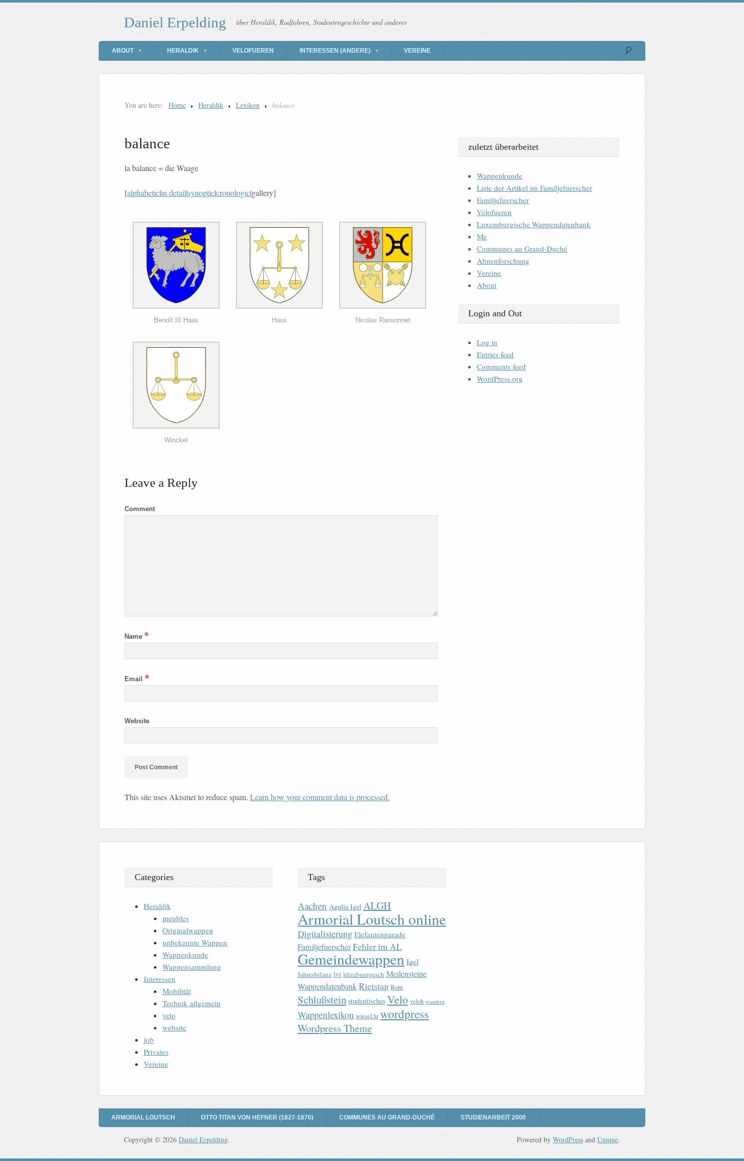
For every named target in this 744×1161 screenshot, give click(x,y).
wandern (435, 1001)
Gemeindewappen (351, 959)
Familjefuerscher (503, 200)
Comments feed (501, 366)
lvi (337, 974)
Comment (140, 509)
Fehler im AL (377, 946)
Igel (412, 961)
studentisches (366, 1001)
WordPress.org (500, 379)
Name (137, 636)
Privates (156, 1052)
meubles (175, 918)
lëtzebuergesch (363, 974)
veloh (417, 1001)
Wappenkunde (499, 176)
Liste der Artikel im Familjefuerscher (534, 188)
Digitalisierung (325, 934)
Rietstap (374, 986)
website (174, 1027)
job (149, 1039)
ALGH (377, 906)
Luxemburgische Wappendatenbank (534, 224)
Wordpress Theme (335, 1028)
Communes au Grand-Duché (522, 248)
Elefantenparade (379, 934)
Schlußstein (322, 999)
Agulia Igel (345, 906)
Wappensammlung (191, 967)
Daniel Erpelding (175, 22)
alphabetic (143, 192)
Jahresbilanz (315, 974)
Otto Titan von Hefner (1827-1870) (257, 1117)
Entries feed (495, 354)
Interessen (160, 979)
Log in (487, 342)
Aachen (312, 905)
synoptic (201, 192)
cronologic (233, 192)
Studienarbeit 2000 (493, 1117)
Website (137, 721)
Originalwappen (187, 930)
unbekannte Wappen (194, 942)
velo (169, 1015)
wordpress (404, 1014)
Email (137, 679)
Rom (397, 987)
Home (177, 105)
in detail (173, 192)
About (123, 50)
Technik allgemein (191, 1003)
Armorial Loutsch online (372, 919)
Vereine (417, 50)
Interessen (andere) (335, 50)
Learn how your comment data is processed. (320, 797)
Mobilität (176, 991)
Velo (397, 999)
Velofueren (253, 50)
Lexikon (248, 105)
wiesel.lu (367, 1016)
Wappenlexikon (326, 1015)
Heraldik (183, 50)
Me (482, 236)
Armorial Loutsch (143, 1117)
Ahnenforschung (503, 261)
